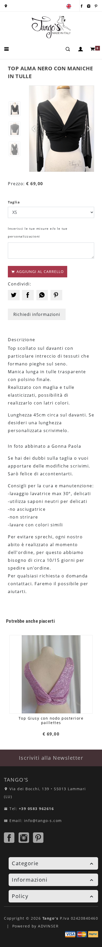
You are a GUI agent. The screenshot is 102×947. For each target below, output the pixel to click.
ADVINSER (48, 926)
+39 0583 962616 (36, 808)
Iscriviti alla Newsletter (51, 757)
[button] (80, 49)
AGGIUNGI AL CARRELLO (39, 271)
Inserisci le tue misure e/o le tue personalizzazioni (37, 232)
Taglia (14, 202)
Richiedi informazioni (36, 314)
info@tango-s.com (43, 820)
